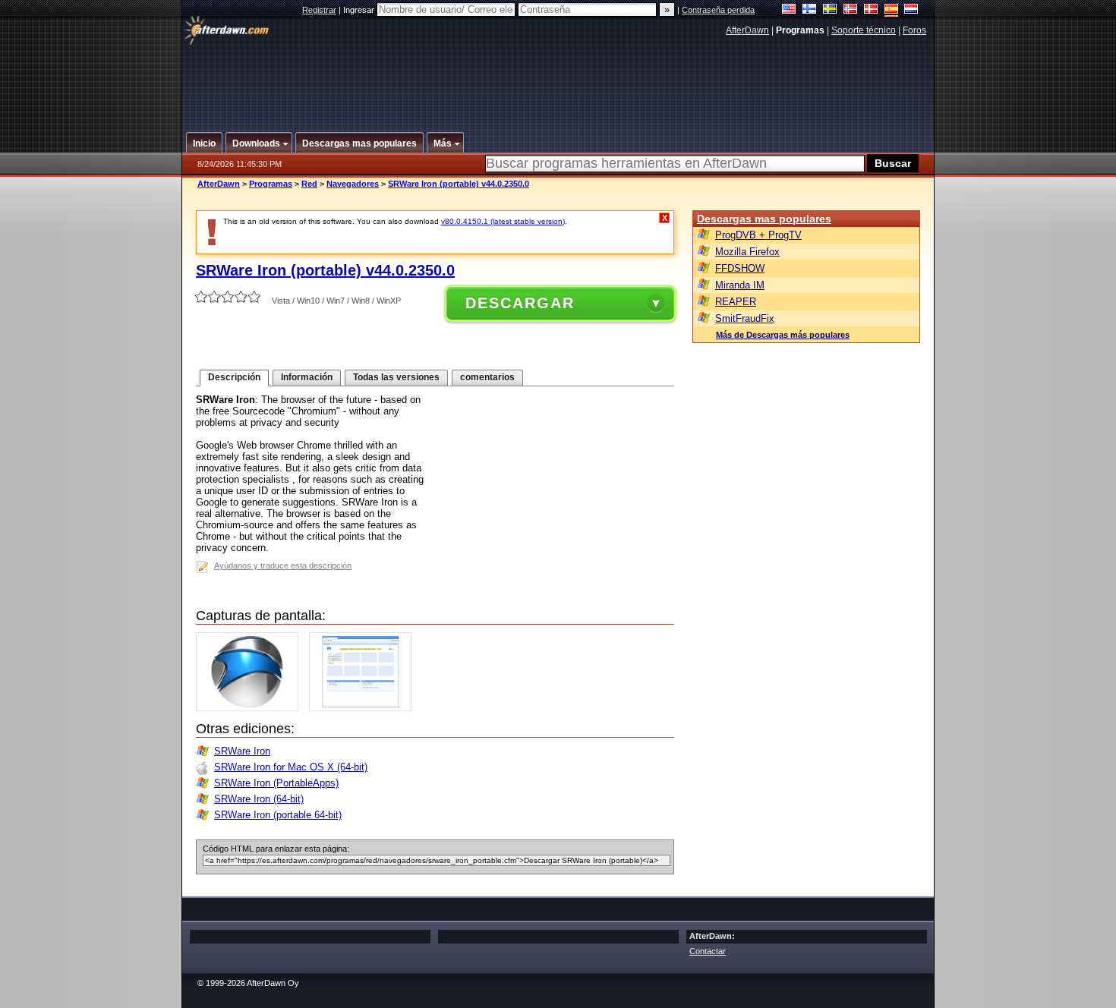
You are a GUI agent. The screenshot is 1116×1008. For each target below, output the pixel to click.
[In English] (789, 10)
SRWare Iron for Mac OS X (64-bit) (290, 767)
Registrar (319, 9)
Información (307, 377)
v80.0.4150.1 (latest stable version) (503, 221)
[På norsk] (850, 10)
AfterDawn (747, 30)
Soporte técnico (863, 30)
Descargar (520, 303)
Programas (270, 183)
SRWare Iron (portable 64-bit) (278, 815)
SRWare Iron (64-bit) (259, 799)
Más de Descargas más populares (783, 334)
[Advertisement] (558, 78)
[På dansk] (871, 10)
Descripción (234, 377)
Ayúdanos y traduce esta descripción (283, 565)
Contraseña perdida (718, 9)
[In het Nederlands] (911, 10)
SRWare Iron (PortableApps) (276, 783)
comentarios (487, 377)
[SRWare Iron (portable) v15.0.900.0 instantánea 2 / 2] (364, 707)
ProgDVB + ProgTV (758, 235)
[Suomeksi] (809, 10)
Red (309, 183)
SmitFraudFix (744, 318)
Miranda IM (739, 285)
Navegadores (352, 183)
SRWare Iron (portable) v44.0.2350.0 (458, 183)
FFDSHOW (739, 268)
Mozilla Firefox (747, 251)
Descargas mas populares (764, 219)
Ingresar (360, 9)
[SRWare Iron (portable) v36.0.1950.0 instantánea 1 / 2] (251, 707)
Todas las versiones (396, 377)
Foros (914, 30)
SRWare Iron (242, 751)
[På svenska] (830, 10)
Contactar (707, 951)
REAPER (735, 301)
